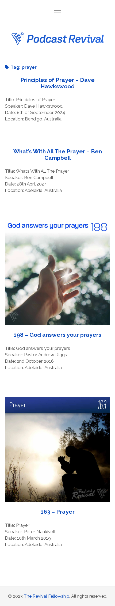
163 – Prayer (57, 449)
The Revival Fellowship (46, 596)
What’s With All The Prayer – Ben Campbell (57, 154)
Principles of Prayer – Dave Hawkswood (57, 83)
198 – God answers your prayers (57, 272)
